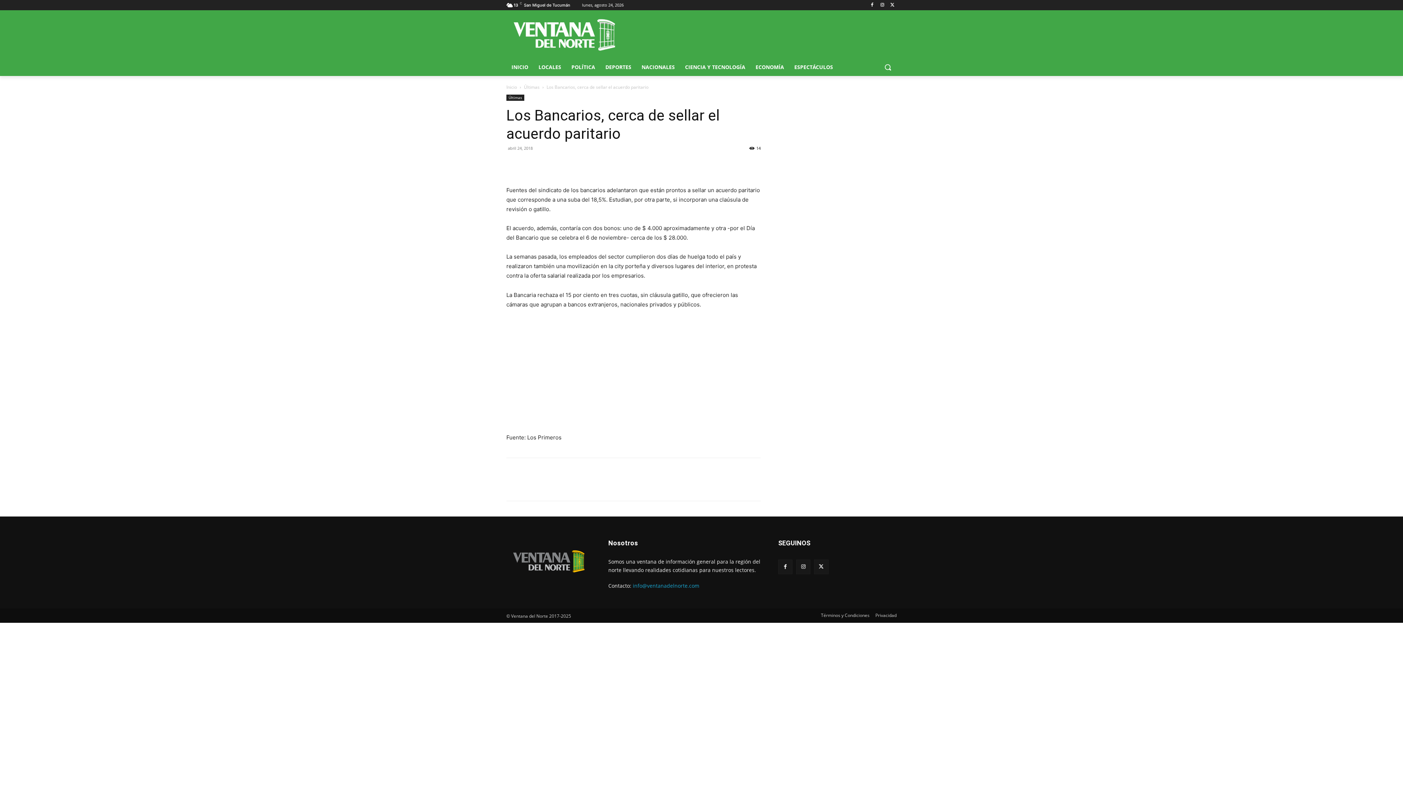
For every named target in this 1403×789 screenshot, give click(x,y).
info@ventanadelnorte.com (666, 585)
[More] (581, 164)
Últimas (532, 87)
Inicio (511, 87)
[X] (892, 5)
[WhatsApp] (547, 164)
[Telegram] (564, 164)
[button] (888, 67)
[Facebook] (872, 5)
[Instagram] (882, 5)
